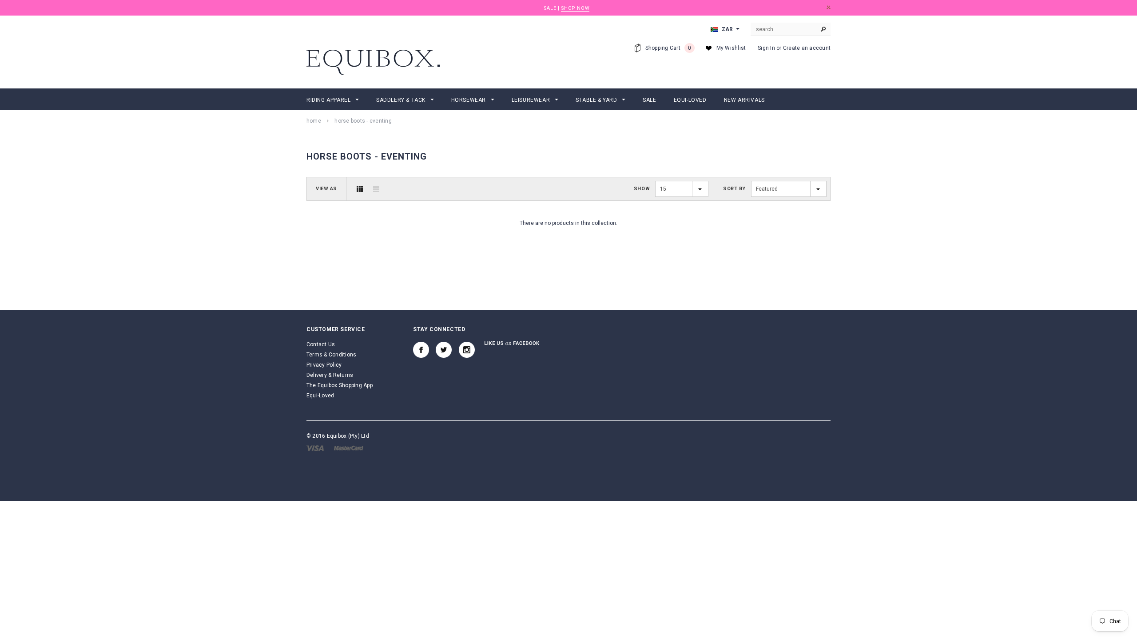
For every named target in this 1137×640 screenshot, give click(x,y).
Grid (360, 189)
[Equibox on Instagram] (467, 350)
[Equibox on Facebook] (421, 350)
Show (642, 189)
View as (326, 189)
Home (313, 121)
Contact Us (320, 344)
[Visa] (315, 447)
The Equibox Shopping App (339, 385)
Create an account (807, 48)
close (829, 7)
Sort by (734, 189)
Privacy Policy (324, 365)
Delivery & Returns (329, 375)
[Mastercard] (348, 447)
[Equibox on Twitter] (444, 350)
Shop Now (575, 8)
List (376, 189)
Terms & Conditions (331, 355)
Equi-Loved (320, 395)
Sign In (766, 48)
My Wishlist (731, 48)
